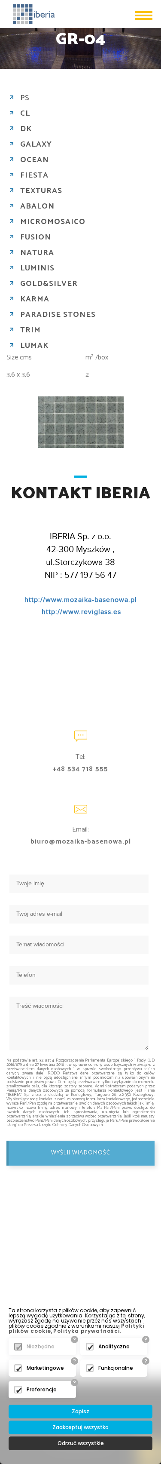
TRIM (30, 330)
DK (26, 129)
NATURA (37, 253)
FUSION (35, 237)
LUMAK (34, 345)
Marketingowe (45, 1368)
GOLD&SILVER (49, 283)
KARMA (34, 299)
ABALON (37, 206)
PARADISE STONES (58, 314)
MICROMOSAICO (52, 222)
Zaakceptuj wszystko (80, 1427)
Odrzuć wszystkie (81, 1443)
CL (25, 113)
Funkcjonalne (115, 1368)
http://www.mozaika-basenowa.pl (80, 600)
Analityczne (114, 1346)
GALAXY (36, 144)
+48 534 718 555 (80, 769)
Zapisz (80, 1411)
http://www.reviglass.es (81, 612)
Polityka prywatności (86, 1331)
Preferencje (42, 1389)
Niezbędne (41, 1346)
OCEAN (34, 160)
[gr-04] (81, 422)
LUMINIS (37, 268)
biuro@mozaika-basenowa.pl (80, 841)
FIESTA (34, 175)
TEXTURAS (41, 191)
